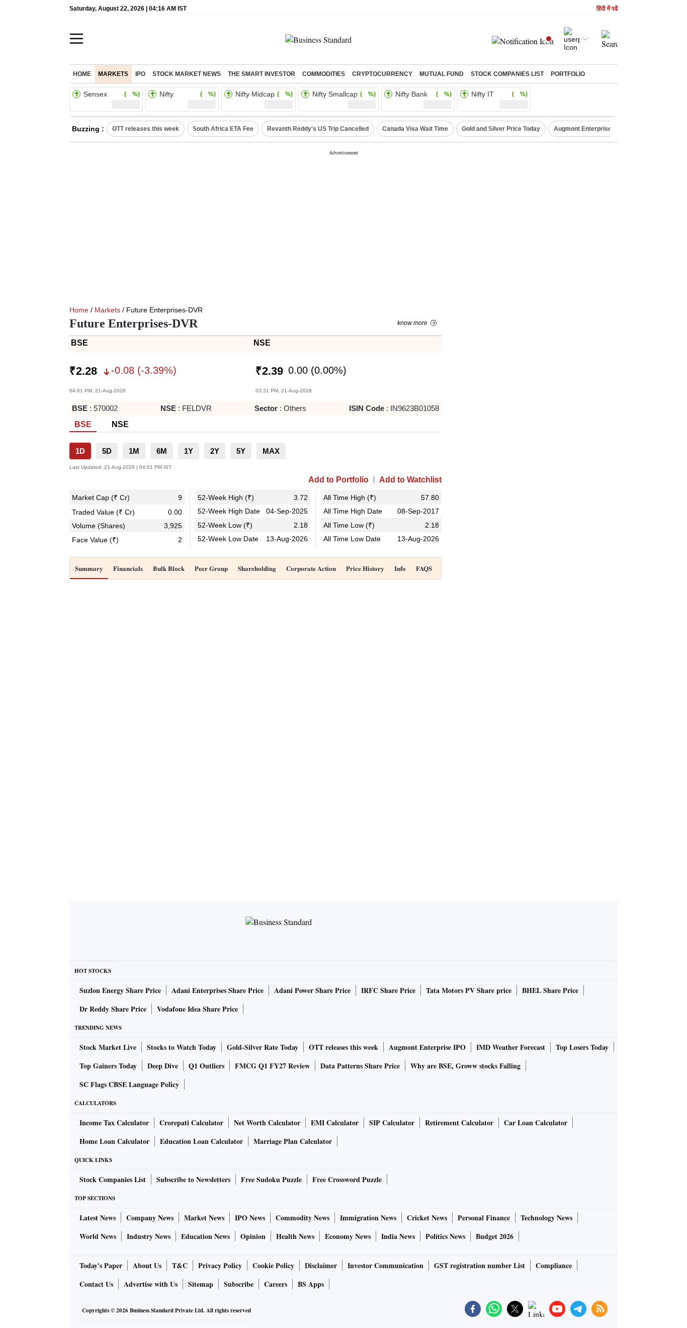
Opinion (253, 1236)
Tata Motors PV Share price (468, 990)
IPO (140, 74)
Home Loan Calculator (114, 1141)
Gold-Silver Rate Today (262, 1047)
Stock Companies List (112, 1179)
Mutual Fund (441, 74)
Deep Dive (162, 1065)
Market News (204, 1217)
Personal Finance (484, 1217)
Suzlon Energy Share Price (120, 990)
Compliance (554, 1265)
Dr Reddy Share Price (112, 1009)
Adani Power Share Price (312, 990)
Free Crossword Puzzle (347, 1179)
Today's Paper (100, 1265)
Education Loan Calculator (201, 1141)
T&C (180, 1265)
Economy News (348, 1236)
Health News (295, 1236)
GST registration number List (479, 1265)
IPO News (250, 1217)
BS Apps (311, 1284)
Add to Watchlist (410, 479)
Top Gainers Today (108, 1065)
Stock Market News (186, 74)
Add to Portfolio (338, 479)
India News (398, 1236)
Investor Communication (385, 1265)
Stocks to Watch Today (181, 1047)
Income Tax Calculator (114, 1122)
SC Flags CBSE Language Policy (129, 1084)
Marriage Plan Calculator (292, 1141)
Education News (205, 1236)
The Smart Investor (261, 74)
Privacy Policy (220, 1265)
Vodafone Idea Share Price (197, 1009)
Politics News (445, 1236)
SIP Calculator (391, 1122)
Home (82, 74)
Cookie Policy (273, 1265)
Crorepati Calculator (191, 1122)
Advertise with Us (151, 1284)
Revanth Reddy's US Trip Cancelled (318, 128)
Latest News (97, 1217)
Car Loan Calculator (535, 1122)
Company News (150, 1217)
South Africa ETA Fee (223, 128)
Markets (113, 74)
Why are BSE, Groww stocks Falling (465, 1065)
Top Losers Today (582, 1047)
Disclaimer (321, 1265)
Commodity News (302, 1217)
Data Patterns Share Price (360, 1065)
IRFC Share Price (388, 990)
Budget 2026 (494, 1236)
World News (97, 1236)
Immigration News (368, 1217)
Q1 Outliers (206, 1065)
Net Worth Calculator (267, 1122)
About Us (147, 1265)
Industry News (148, 1236)
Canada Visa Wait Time (415, 128)
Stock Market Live (107, 1047)
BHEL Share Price (550, 990)
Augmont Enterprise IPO (588, 128)
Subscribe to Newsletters (193, 1179)
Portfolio (568, 74)
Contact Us (96, 1284)
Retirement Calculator (459, 1122)
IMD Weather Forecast (510, 1047)
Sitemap (200, 1284)
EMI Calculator (335, 1122)
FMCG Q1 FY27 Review (272, 1065)
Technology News (546, 1217)
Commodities (323, 74)
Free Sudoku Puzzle (271, 1179)
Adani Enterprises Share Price (217, 990)
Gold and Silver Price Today (501, 128)
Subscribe (238, 1284)
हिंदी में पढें (607, 9)
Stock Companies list (507, 74)
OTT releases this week (145, 128)
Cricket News (427, 1217)
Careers (275, 1284)
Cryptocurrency (382, 74)
